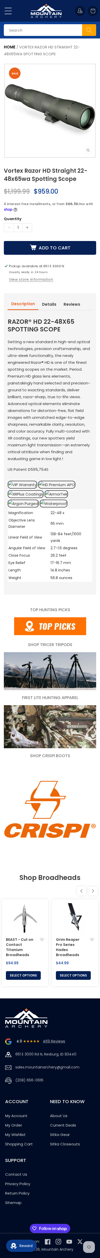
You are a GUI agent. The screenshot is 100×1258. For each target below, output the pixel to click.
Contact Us (16, 1174)
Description (23, 303)
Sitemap (13, 1202)
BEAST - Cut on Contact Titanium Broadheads (19, 947)
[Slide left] (81, 891)
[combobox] (50, 30)
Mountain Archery (57, 1249)
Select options (23, 975)
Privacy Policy (17, 1183)
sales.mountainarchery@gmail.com (47, 1067)
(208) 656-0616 (29, 1080)
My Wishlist (15, 1134)
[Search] (89, 30)
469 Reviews (54, 1041)
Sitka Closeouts (65, 1144)
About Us (58, 1115)
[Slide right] (92, 891)
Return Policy (17, 1193)
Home (9, 47)
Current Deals (63, 1125)
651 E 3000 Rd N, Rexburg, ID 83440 (45, 1054)
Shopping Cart (19, 1144)
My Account (16, 1115)
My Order (13, 1125)
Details (49, 304)
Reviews (72, 304)
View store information (31, 279)
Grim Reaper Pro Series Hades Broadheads (67, 947)
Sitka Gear (60, 1134)
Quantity (13, 218)
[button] (8, 11)
